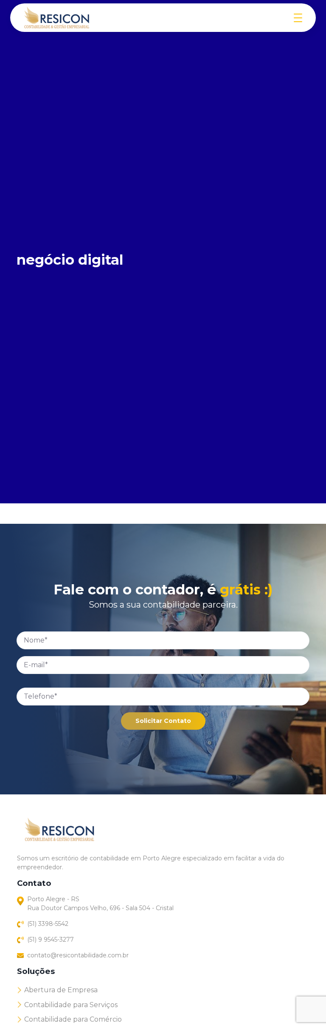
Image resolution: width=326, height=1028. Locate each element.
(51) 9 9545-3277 (50, 939)
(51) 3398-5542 (47, 924)
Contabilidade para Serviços (71, 1005)
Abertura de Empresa (61, 990)
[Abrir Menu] (298, 18)
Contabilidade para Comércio (73, 1019)
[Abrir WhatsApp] (305, 1006)
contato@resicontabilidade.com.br (78, 955)
